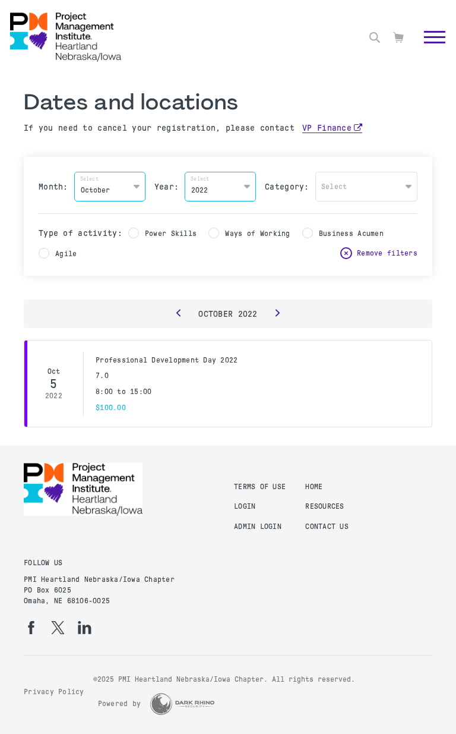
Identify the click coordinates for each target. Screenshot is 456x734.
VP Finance (327, 128)
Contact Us (327, 526)
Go (428, 50)
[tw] (57, 627)
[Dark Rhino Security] (182, 704)
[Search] (374, 37)
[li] (84, 627)
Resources (324, 506)
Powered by (119, 704)
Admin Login (257, 526)
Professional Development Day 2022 (167, 360)
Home (313, 487)
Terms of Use (260, 487)
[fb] (31, 627)
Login (244, 506)
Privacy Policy (54, 692)
